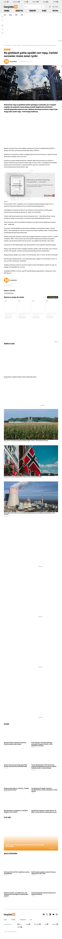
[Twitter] (47, 914)
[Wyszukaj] (41, 7)
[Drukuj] (2, 25)
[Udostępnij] (2, 33)
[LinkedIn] (50, 914)
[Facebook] (43, 914)
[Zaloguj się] (50, 6)
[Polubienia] (2, 16)
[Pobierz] (2, 29)
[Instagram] (56, 914)
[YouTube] (53, 914)
